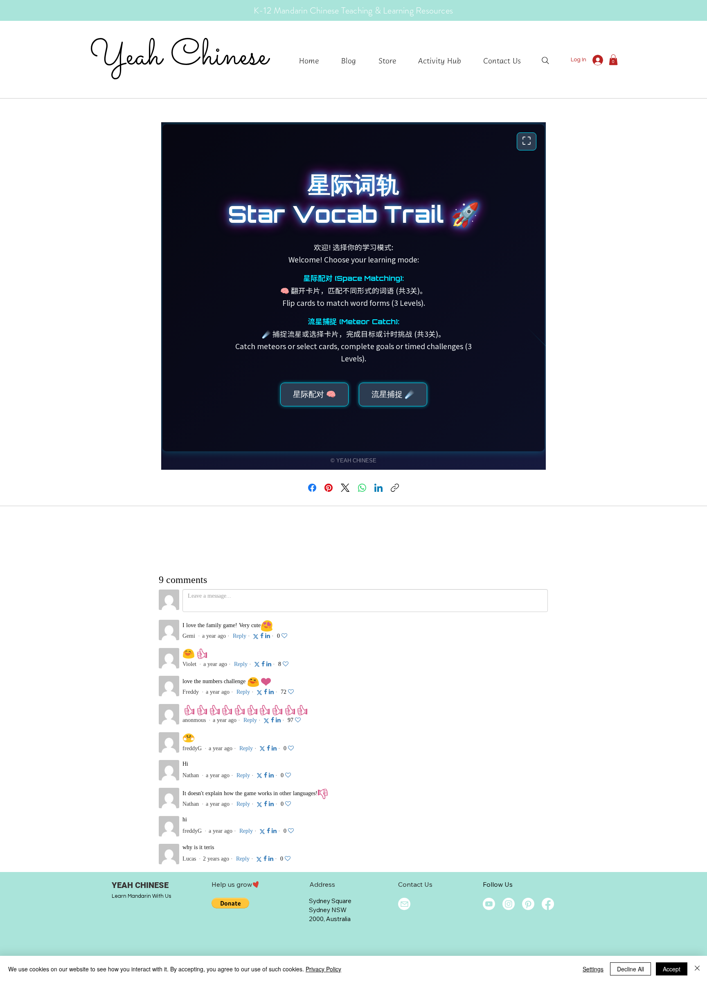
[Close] (697, 968)
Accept (671, 969)
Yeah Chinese (178, 57)
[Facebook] (312, 488)
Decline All (630, 969)
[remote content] (353, 296)
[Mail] (404, 904)
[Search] (545, 60)
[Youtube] (489, 904)
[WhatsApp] (362, 488)
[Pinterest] (328, 488)
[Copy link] (395, 488)
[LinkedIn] (378, 488)
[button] (444, 60)
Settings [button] (593, 969)
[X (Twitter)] (345, 488)
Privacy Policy (323, 969)
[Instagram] (508, 904)
